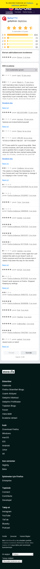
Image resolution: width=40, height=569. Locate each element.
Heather (20, 317)
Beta (4, 469)
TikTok (5, 519)
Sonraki (29, 353)
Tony (19, 202)
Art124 (19, 270)
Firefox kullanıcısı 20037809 (18, 187)
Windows (6, 433)
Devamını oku (7, 103)
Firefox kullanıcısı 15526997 (18, 195)
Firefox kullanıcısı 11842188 (18, 332)
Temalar (18, 12)
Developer (7, 500)
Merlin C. (20, 82)
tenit (19, 75)
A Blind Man (21, 324)
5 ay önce (33, 303)
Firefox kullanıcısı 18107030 (18, 278)
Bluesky (5, 523)
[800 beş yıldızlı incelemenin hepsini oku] (20, 35)
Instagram (6, 511)
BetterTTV (13, 18)
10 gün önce (26, 75)
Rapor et (5, 108)
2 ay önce (32, 195)
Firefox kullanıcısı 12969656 (18, 211)
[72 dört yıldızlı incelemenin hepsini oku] (20, 38)
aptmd (19, 339)
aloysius (20, 119)
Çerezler (13, 536)
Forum (5, 410)
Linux (4, 449)
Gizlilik (4, 536)
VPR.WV (20, 138)
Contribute (7, 496)
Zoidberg (20, 168)
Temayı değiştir (8, 558)
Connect (6, 492)
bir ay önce (27, 131)
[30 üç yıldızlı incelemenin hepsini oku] (20, 41)
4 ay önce (32, 278)
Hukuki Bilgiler (25, 536)
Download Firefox (10, 429)
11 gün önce (29, 82)
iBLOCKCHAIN (22, 112)
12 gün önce (32, 112)
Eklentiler (6, 381)
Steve (19, 131)
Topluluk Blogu (9, 406)
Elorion (19, 57)
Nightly (5, 465)
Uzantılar (9, 12)
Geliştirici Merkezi (10, 397)
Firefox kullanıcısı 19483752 (18, 294)
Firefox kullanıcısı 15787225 (18, 226)
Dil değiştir (6, 554)
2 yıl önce (26, 57)
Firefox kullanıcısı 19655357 (18, 235)
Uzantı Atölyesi (9, 393)
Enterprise (6, 480)
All (3, 454)
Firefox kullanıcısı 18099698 (18, 303)
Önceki (11, 353)
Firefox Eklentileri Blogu (13, 389)
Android (6, 445)
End (18, 310)
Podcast (6, 528)
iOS (3, 441)
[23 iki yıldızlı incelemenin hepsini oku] (20, 44)
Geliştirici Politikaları (11, 402)
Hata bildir (7, 414)
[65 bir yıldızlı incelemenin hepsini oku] (20, 47)
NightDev (22, 21)
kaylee (19, 218)
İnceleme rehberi (9, 418)
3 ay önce (33, 244)
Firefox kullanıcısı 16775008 (18, 244)
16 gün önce (28, 119)
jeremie (20, 251)
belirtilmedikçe (11, 540)
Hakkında (6, 385)
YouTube (6, 515)
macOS (5, 437)
